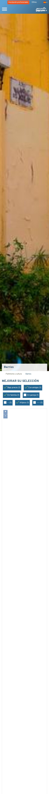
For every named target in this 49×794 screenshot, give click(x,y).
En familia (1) (13, 395)
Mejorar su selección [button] (21, 381)
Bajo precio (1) (13, 387)
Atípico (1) (24, 402)
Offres (34, 2)
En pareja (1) (32, 395)
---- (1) (39, 402)
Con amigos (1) (34, 387)
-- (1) (9, 402)
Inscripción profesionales (18, 2)
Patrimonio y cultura (14, 374)
